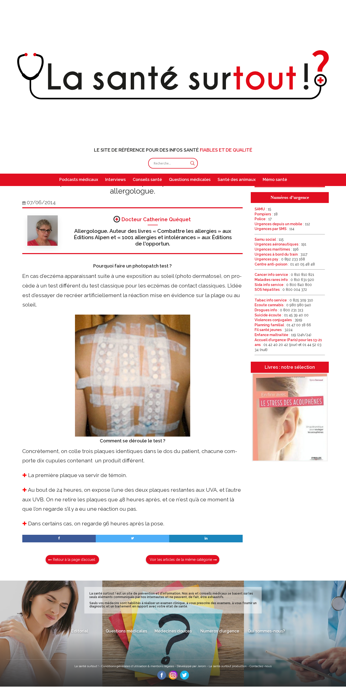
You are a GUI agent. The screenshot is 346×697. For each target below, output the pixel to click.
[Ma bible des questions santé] (290, 186)
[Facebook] (161, 678)
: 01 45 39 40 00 (282, 315)
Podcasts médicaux (78, 179)
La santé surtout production (228, 666)
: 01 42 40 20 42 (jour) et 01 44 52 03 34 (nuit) (288, 345)
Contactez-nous (260, 666)
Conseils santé (147, 179)
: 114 (274, 229)
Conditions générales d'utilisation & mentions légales (138, 666)
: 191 (280, 244)
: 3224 (274, 330)
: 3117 (281, 254)
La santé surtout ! (86, 666)
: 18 (266, 214)
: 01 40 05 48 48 (285, 264)
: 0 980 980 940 (283, 305)
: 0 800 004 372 (281, 290)
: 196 (277, 249)
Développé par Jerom (192, 666)
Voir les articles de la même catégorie (181, 560)
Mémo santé (275, 179)
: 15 (263, 209)
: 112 (282, 224)
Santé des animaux (237, 179)
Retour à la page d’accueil (74, 560)
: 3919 (278, 320)
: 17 (263, 219)
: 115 (269, 239)
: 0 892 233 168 (280, 259)
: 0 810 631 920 (284, 280)
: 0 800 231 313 (279, 310)
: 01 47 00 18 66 (283, 325)
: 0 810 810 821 (284, 275)
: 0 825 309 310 (284, 300)
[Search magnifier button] (192, 163)
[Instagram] (173, 678)
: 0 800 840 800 (283, 285)
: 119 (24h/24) (283, 335)
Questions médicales (189, 179)
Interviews (115, 179)
